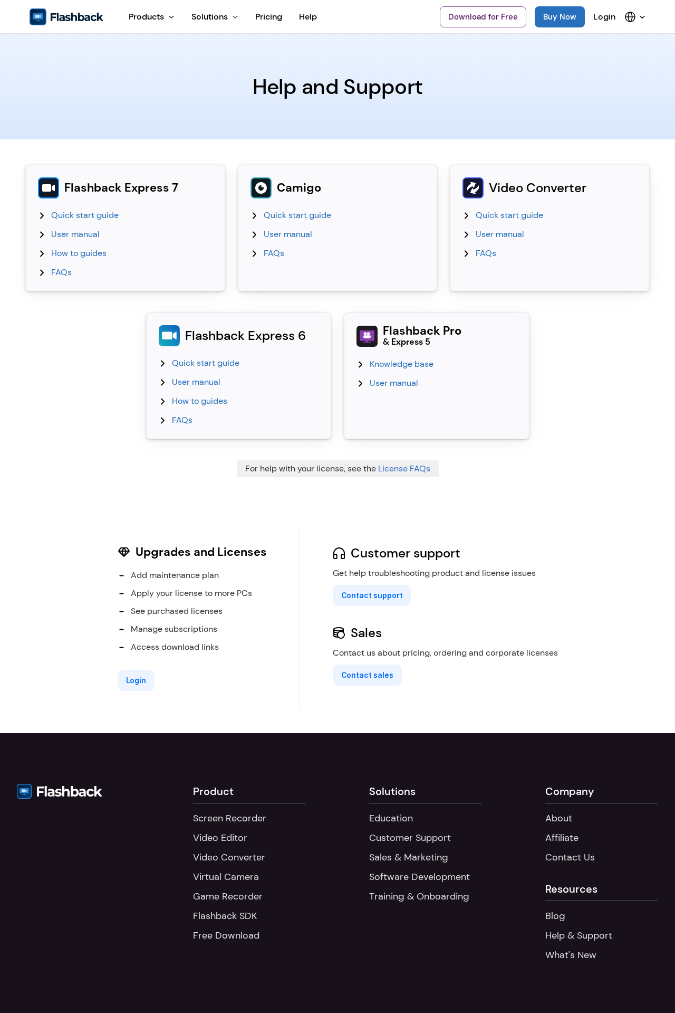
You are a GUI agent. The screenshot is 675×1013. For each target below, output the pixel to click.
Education (391, 818)
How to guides (79, 253)
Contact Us (570, 857)
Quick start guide (85, 215)
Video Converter (229, 857)
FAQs (61, 272)
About (558, 818)
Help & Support (578, 935)
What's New (570, 955)
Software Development (419, 876)
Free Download (226, 935)
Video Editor (220, 837)
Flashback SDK (225, 916)
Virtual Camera (226, 876)
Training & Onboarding (419, 896)
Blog (555, 916)
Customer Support (410, 837)
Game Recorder (228, 896)
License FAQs (404, 468)
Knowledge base (401, 364)
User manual (75, 234)
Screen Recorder (229, 818)
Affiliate (561, 837)
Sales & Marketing (408, 857)
